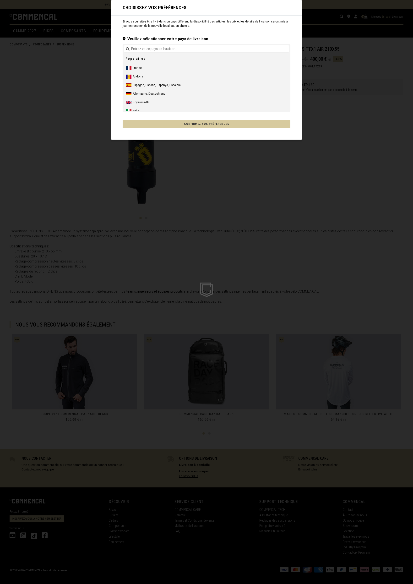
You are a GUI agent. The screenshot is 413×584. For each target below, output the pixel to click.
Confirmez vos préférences (206, 124)
